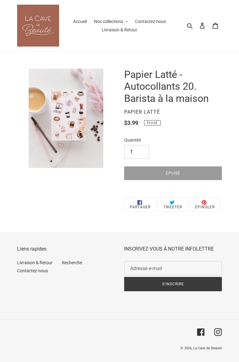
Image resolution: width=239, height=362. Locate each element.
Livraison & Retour (35, 262)
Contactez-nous (32, 270)
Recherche (72, 262)
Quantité (132, 140)
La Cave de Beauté (207, 348)
